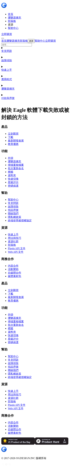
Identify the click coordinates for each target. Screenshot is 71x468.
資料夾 (12, 175)
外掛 (10, 158)
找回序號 (13, 210)
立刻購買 (13, 133)
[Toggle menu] (2, 38)
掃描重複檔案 (16, 164)
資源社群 (13, 241)
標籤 (10, 171)
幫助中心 (13, 199)
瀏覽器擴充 (8, 88)
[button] (35, 44)
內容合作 (13, 265)
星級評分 (13, 182)
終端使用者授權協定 (20, 220)
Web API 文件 (15, 251)
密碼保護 (13, 185)
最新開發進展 (16, 140)
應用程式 (6, 79)
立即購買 (6, 34)
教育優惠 (13, 144)
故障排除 (6, 60)
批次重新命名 (16, 168)
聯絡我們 (13, 213)
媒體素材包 (14, 276)
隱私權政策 (14, 217)
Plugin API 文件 (16, 248)
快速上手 (6, 69)
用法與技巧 (14, 238)
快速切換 (13, 178)
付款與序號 (8, 98)
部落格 (12, 245)
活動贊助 (13, 269)
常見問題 (6, 51)
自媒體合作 (14, 272)
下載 (10, 137)
